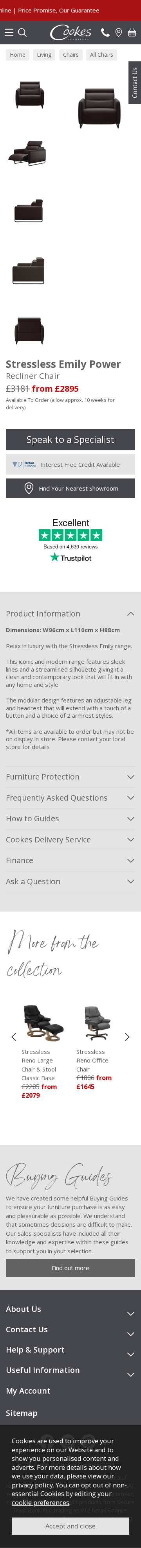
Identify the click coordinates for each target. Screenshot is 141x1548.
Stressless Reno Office (75, 1060)
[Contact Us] (105, 32)
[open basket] (132, 32)
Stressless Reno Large (21, 1065)
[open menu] (9, 32)
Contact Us (134, 82)
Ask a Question (33, 881)
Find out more (70, 1268)
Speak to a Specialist (70, 439)
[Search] (22, 32)
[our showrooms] (118, 32)
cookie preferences (40, 1502)
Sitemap (22, 1413)
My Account (28, 1390)
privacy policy (32, 1484)
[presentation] (13, 1036)
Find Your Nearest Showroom (78, 488)
